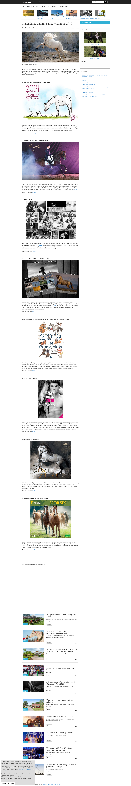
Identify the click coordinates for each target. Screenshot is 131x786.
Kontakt (35, 2)
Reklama (46, 2)
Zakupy (49, 6)
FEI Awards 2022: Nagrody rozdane (59, 732)
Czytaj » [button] (49, 624)
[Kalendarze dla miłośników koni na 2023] (42, 13)
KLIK (55, 127)
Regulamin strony (46, 784)
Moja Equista (26, 6)
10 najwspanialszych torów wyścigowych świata (61, 615)
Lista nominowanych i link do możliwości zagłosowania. (58, 752)
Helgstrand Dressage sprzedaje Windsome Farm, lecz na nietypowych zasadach (61, 650)
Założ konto (83, 1)
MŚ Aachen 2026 (86, 22)
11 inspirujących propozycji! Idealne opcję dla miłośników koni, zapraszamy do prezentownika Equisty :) (60, 636)
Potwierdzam (11, 783)
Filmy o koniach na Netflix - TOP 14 (59, 716)
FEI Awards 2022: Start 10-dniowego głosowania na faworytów (60, 749)
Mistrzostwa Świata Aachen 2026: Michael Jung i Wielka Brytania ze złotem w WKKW (94, 83)
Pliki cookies (9, 780)
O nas (40, 2)
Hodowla (61, 6)
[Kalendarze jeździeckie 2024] (28, 13)
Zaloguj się (88, 1)
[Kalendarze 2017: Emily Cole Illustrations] (100, 13)
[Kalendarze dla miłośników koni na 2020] (71, 13)
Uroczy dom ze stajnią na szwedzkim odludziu (60, 701)
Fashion (38, 6)
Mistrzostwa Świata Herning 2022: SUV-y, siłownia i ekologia (61, 765)
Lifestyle (43, 6)
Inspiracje (55, 6)
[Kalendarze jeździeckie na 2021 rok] (57, 13)
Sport (32, 6)
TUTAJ (34, 133)
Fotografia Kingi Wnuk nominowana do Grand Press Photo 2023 (61, 683)
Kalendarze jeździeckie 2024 (29, 16)
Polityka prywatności (55, 784)
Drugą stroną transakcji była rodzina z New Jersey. (57, 653)
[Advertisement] (50, 594)
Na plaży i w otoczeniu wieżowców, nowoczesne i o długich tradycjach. (61, 619)
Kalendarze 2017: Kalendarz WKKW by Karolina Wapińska (87, 17)
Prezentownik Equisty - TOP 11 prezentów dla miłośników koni (58, 632)
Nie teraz (4, 783)
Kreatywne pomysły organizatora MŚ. (54, 769)
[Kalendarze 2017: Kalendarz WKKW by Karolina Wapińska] (86, 13)
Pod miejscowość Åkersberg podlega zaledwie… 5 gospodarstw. (60, 704)
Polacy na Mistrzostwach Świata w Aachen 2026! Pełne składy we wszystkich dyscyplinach (94, 95)
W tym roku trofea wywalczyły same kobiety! (56, 735)
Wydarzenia (68, 6)
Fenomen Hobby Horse (54, 666)
